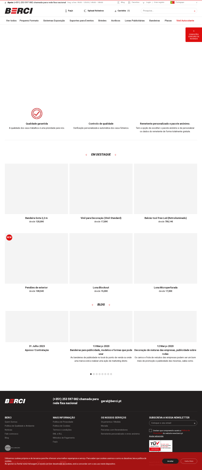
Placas (168, 20)
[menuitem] (183, 2)
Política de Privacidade (63, 422)
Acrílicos (116, 20)
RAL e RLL (58, 435)
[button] (194, 11)
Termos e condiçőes (62, 431)
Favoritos (135, 2)
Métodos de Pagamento (64, 439)
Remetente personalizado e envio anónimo (121, 435)
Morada (104, 426)
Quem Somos (11, 422)
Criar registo (158, 2)
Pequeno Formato (30, 20)
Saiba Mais (189, 461)
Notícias (9, 431)
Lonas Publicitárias (135, 20)
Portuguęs (179, 2)
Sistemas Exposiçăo (55, 20)
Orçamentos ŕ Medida (111, 422)
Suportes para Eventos (82, 20)
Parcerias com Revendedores (115, 431)
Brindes (103, 20)
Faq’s (55, 443)
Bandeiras (155, 20)
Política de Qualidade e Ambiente (20, 426)
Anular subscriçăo (156, 437)
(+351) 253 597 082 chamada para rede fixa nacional (37, 2)
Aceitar (170, 461)
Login (147, 2)
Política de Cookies (62, 426)
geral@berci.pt (111, 401)
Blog (122, 2)
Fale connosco (12, 435)
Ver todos (11, 20)
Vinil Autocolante (185, 20)
